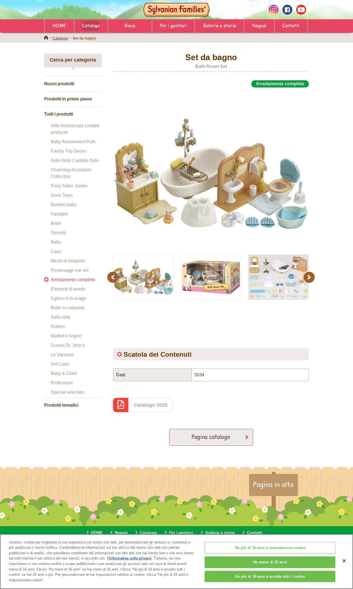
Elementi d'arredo (68, 289)
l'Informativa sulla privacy (129, 558)
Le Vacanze (62, 354)
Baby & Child (64, 373)
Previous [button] (113, 277)
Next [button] (309, 277)
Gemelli (58, 232)
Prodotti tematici (61, 405)
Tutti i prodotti (58, 114)
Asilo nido (60, 317)
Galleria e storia (219, 25)
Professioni (62, 382)
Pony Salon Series (69, 185)
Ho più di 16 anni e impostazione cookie (270, 548)
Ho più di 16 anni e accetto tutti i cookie (269, 576)
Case (56, 251)
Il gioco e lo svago (68, 298)
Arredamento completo (73, 279)
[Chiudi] (344, 561)
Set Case (60, 364)
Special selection (67, 392)
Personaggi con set (70, 270)
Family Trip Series (68, 151)
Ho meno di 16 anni (270, 562)
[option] (211, 168)
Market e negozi (66, 336)
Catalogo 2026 (150, 405)
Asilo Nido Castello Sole (75, 160)
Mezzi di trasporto (68, 260)
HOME (59, 25)
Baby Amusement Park (73, 141)
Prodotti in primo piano (68, 99)
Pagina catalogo (211, 437)
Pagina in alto (273, 484)
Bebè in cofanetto (68, 307)
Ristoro (58, 326)
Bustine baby (63, 204)
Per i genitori (173, 25)
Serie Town (62, 195)
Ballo (56, 242)
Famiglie (59, 214)
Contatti (290, 25)
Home (46, 37)
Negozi (259, 25)
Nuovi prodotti (59, 83)
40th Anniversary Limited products (75, 129)
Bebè (56, 223)
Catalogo (91, 25)
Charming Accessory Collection (71, 173)
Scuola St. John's (68, 345)
